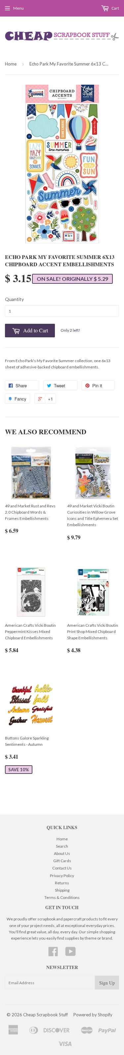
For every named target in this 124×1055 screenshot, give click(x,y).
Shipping (62, 890)
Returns (62, 882)
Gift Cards (62, 860)
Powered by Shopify (92, 1014)
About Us (62, 853)
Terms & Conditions (62, 897)
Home (11, 63)
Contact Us (62, 867)
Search (62, 846)
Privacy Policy (62, 875)
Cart (115, 8)
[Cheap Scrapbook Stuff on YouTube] (70, 953)
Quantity (14, 299)
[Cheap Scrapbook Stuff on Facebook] (53, 953)
